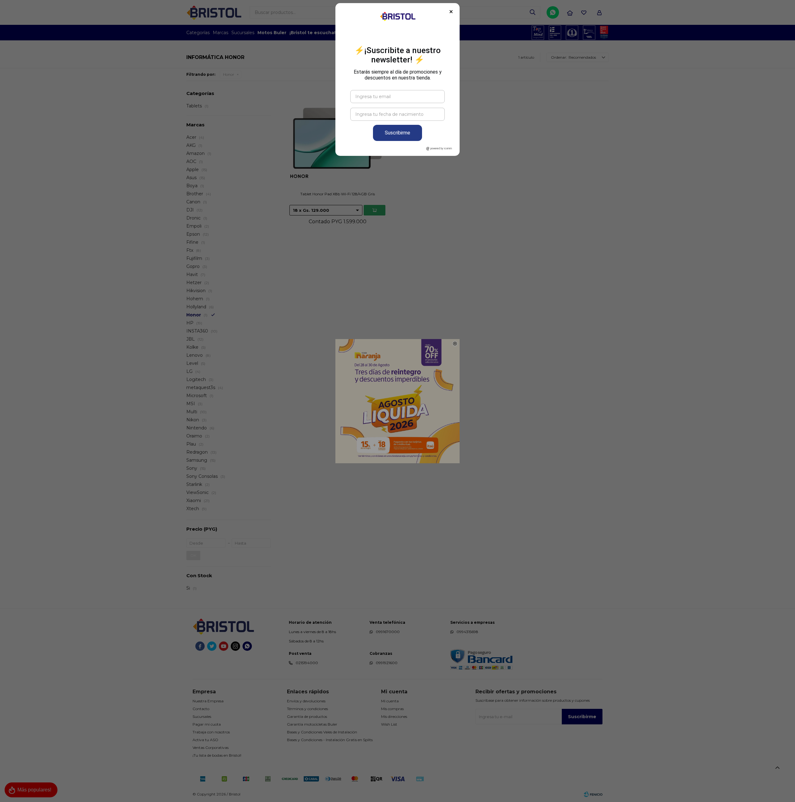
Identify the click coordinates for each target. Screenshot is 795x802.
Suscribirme (397, 133)
